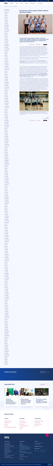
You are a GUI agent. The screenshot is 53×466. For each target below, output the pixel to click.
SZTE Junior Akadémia (22, 424)
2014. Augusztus (6, 241)
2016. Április (6, 209)
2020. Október (6, 123)
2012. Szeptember (6, 278)
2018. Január (6, 176)
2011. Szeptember (6, 297)
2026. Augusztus (6, 12)
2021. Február (6, 117)
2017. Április (6, 190)
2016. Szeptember (6, 201)
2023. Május (5, 74)
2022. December (6, 82)
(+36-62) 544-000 (38, 444)
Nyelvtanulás (6, 424)
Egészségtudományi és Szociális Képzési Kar (9, 446)
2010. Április (6, 324)
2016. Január (6, 214)
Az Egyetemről (11, 3)
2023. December (6, 63)
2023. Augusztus (6, 69)
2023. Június (6, 72)
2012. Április (6, 286)
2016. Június (6, 206)
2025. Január (6, 42)
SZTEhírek (10, 6)
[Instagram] (41, 451)
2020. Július (5, 128)
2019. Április (6, 152)
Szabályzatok (21, 444)
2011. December (6, 292)
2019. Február (6, 155)
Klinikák (20, 457)
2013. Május (5, 265)
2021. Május (5, 112)
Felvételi (9, 0)
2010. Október (6, 314)
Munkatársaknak (22, 0)
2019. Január (6, 157)
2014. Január (6, 252)
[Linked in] (36, 451)
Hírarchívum (12, 6)
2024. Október (6, 47)
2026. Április (6, 18)
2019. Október (6, 142)
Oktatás (17, 3)
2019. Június (6, 149)
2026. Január (6, 23)
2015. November (6, 217)
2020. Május (5, 131)
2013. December (6, 254)
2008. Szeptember (6, 354)
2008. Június (6, 359)
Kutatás (22, 3)
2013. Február (6, 270)
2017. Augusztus (6, 184)
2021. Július (5, 109)
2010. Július (5, 319)
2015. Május (5, 227)
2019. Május (5, 150)
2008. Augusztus (6, 356)
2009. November (6, 332)
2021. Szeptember (6, 106)
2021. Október (6, 104)
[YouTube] (44, 451)
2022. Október (6, 85)
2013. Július (5, 262)
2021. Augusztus (6, 107)
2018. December (6, 158)
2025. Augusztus (6, 31)
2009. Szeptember (6, 335)
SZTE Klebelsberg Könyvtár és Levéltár (24, 425)
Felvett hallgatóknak (14, 0)
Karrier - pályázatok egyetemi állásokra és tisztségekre (26, 452)
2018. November (6, 160)
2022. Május (5, 93)
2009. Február (6, 346)
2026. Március (6, 20)
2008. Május (5, 362)
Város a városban (37, 425)
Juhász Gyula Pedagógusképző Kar (8, 451)
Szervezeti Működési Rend (23, 445)
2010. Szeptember (6, 316)
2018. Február (6, 174)
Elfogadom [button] (49, 464)
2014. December (6, 235)
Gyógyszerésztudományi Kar (7, 450)
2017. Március (6, 192)
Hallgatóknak (18, 0)
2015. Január (6, 233)
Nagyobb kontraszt (48, 0)
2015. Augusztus (6, 222)
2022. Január (6, 99)
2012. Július (5, 281)
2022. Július (5, 90)
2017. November (6, 179)
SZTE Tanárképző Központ (7, 456)
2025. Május (5, 36)
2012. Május (5, 284)
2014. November (6, 236)
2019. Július (5, 147)
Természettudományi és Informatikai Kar (9, 457)
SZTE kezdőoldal (6, 0)
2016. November (6, 198)
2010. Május (5, 322)
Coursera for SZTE (6, 425)
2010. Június (6, 321)
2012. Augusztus (6, 279)
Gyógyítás (26, 3)
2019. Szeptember (6, 144)
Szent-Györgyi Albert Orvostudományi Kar (9, 455)
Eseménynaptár (42, 371)
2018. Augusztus (6, 165)
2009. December (6, 330)
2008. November (6, 351)
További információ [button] (38, 464)
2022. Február (6, 98)
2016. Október (6, 200)
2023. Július (5, 71)
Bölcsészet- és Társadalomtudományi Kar (9, 445)
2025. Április (6, 37)
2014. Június (6, 244)
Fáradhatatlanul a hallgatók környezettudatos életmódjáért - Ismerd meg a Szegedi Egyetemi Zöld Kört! (41, 400)
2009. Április (6, 343)
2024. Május (5, 55)
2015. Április (6, 228)
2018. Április (6, 171)
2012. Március (6, 287)
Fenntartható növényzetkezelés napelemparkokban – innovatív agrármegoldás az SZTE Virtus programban (11, 401)
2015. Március (6, 230)
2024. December (6, 44)
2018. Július (5, 166)
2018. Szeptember (6, 163)
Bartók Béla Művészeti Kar (7, 444)
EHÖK (20, 450)
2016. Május (5, 208)
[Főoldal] (5, 3)
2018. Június (6, 168)
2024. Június (6, 53)
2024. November (6, 45)
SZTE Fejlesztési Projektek (23, 451)
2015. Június (6, 225)
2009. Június (6, 340)
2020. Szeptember (6, 125)
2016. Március (6, 211)
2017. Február (6, 193)
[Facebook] (38, 451)
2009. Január (6, 348)
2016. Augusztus (6, 203)
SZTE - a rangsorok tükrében (23, 422)
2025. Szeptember (6, 29)
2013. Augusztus (6, 260)
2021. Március (6, 115)
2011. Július (5, 300)
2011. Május (5, 303)
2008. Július (5, 357)
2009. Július (5, 338)
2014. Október (6, 238)
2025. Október (6, 28)
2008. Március (6, 364)
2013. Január (6, 271)
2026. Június (6, 15)
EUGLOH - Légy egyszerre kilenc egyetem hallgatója (10, 427)
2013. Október (6, 257)
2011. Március (6, 306)
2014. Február (6, 251)
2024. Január (6, 61)
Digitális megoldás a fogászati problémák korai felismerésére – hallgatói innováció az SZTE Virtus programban (26, 401)
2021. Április (6, 114)
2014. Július (5, 243)
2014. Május (5, 246)
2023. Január (6, 80)
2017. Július (5, 185)
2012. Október (6, 276)
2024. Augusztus (6, 50)
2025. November (6, 26)
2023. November (6, 64)
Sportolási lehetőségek (37, 422)
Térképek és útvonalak (38, 446)
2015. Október (6, 219)
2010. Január (6, 329)
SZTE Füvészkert (21, 427)
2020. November (6, 122)
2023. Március (6, 77)
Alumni (27, 0)
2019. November (6, 141)
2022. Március (6, 96)
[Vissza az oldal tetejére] (47, 435)
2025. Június (6, 34)
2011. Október (6, 295)
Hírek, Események (39, 3)
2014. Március (6, 249)
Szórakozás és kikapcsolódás (38, 424)
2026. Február (6, 21)
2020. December (6, 120)
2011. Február (6, 308)
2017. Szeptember (6, 182)
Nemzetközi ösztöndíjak (7, 422)
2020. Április (6, 133)
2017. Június (6, 187)
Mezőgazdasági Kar (6, 452)
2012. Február (6, 289)
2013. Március (6, 268)
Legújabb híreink (7, 397)
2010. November (6, 313)
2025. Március (6, 39)
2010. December (6, 311)
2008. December (6, 349)
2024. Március (15, 6)
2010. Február (6, 327)
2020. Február (6, 136)
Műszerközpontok (32, 3)
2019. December (6, 139)
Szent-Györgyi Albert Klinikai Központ (24, 456)
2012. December (6, 273)
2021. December (6, 101)
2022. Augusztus (6, 88)
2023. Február (6, 79)
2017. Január (6, 195)
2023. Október (6, 66)
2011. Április (6, 305)
